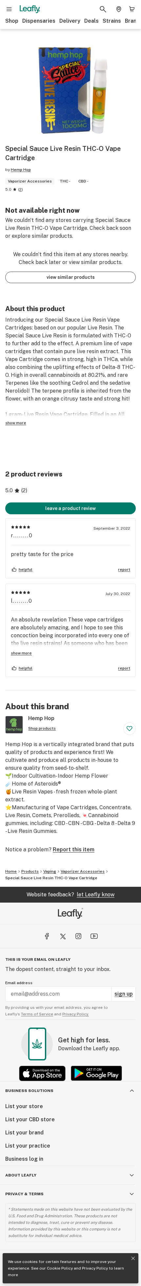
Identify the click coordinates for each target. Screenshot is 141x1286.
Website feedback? (70, 894)
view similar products (71, 277)
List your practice (27, 1146)
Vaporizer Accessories (83, 871)
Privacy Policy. (75, 1014)
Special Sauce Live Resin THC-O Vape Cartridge (51, 878)
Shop (11, 21)
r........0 (22, 535)
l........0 (21, 601)
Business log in (24, 1159)
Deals (91, 21)
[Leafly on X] (62, 936)
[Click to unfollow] (129, 728)
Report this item (73, 849)
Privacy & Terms (24, 1194)
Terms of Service (37, 1014)
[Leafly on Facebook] (47, 936)
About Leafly (20, 1175)
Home (11, 871)
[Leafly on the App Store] (42, 1073)
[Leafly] (29, 9)
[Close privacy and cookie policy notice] (133, 1258)
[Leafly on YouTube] (94, 936)
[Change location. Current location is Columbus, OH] (119, 9)
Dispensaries (38, 21)
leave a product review (70, 508)
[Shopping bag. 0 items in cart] (132, 9)
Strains (112, 21)
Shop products (42, 728)
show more (15, 423)
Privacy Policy (95, 1268)
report (124, 569)
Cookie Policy (60, 1268)
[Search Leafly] (103, 9)
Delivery (69, 21)
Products (30, 871)
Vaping (49, 871)
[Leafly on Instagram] (78, 936)
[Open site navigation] (9, 9)
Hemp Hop (21, 169)
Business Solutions (29, 1090)
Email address (18, 983)
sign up (123, 994)
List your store (24, 1106)
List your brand (24, 1132)
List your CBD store (30, 1119)
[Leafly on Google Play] (96, 1073)
